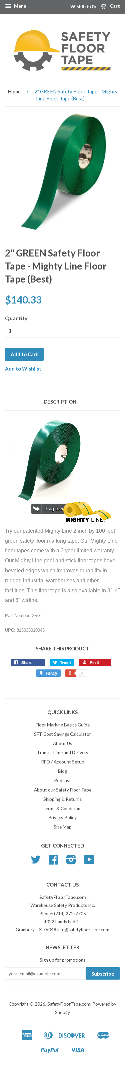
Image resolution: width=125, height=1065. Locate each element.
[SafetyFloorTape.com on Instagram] (71, 862)
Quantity (16, 318)
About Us (62, 743)
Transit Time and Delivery (62, 752)
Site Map (63, 827)
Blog (62, 771)
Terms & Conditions (62, 808)
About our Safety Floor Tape (62, 789)
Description (60, 402)
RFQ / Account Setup (62, 761)
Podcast (62, 780)
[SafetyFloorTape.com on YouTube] (89, 862)
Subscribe (102, 974)
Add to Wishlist (23, 369)
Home (14, 91)
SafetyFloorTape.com (68, 1004)
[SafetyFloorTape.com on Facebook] (53, 862)
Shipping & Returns (62, 799)
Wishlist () (83, 6)
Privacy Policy (62, 817)
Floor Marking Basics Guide (63, 724)
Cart (114, 6)
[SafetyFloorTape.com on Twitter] (36, 862)
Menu (19, 6)
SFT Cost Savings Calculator (62, 734)
